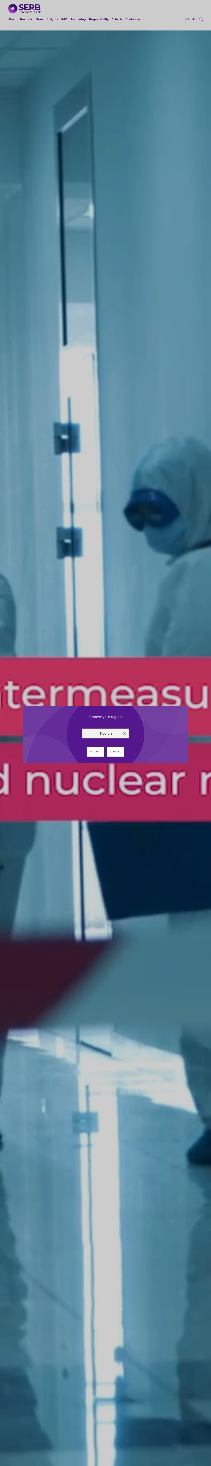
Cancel (115, 751)
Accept (95, 751)
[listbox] (105, 733)
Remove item (124, 733)
